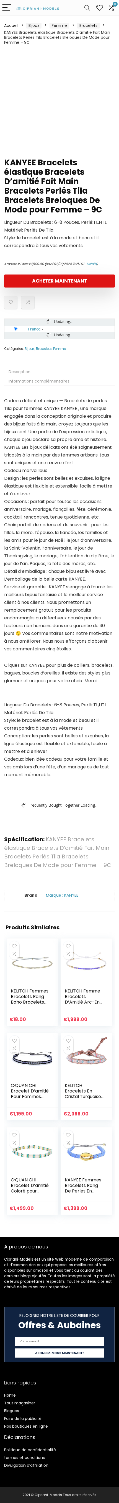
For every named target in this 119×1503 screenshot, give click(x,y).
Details (92, 263)
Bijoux (34, 25)
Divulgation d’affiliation (26, 1465)
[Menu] (6, 8)
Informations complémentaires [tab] (39, 381)
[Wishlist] (99, 7)
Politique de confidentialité (30, 1450)
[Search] (87, 8)
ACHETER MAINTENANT (59, 281)
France (34, 329)
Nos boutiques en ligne (26, 1426)
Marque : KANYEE (62, 895)
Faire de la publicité (23, 1418)
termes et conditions (24, 1457)
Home (10, 1395)
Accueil (11, 25)
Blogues (11, 1411)
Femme (59, 25)
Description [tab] (19, 372)
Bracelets (88, 25)
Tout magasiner (19, 1403)
